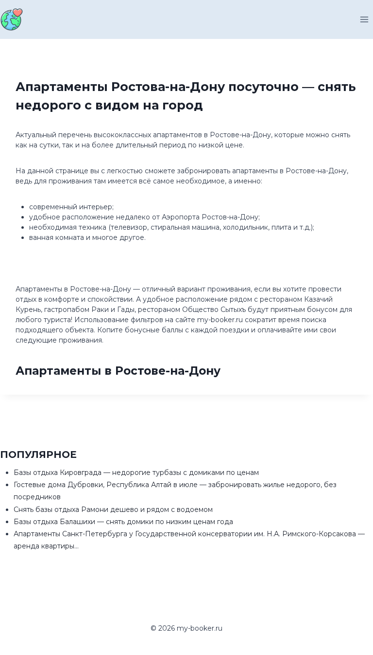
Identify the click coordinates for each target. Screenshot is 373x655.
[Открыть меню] (364, 19)
